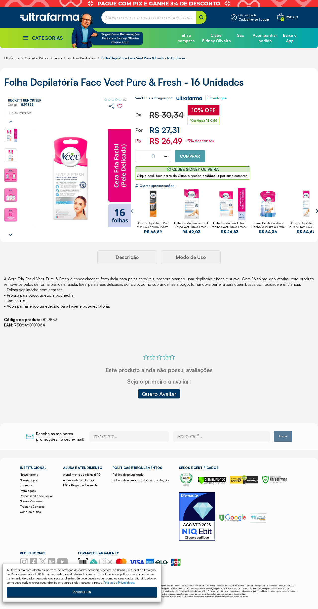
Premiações (28, 491)
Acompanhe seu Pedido (79, 480)
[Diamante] (197, 517)
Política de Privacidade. (119, 582)
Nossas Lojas (28, 480)
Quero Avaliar (159, 393)
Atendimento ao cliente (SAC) (82, 474)
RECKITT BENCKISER (24, 100)
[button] (132, 211)
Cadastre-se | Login (253, 19)
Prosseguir (82, 592)
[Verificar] (212, 482)
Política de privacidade (128, 474)
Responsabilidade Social (36, 496)
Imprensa (26, 485)
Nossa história (29, 474)
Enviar (283, 436)
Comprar (190, 156)
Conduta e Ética (30, 512)
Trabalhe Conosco (32, 506)
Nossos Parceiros (31, 501)
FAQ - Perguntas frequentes (81, 485)
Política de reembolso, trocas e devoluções (141, 480)
